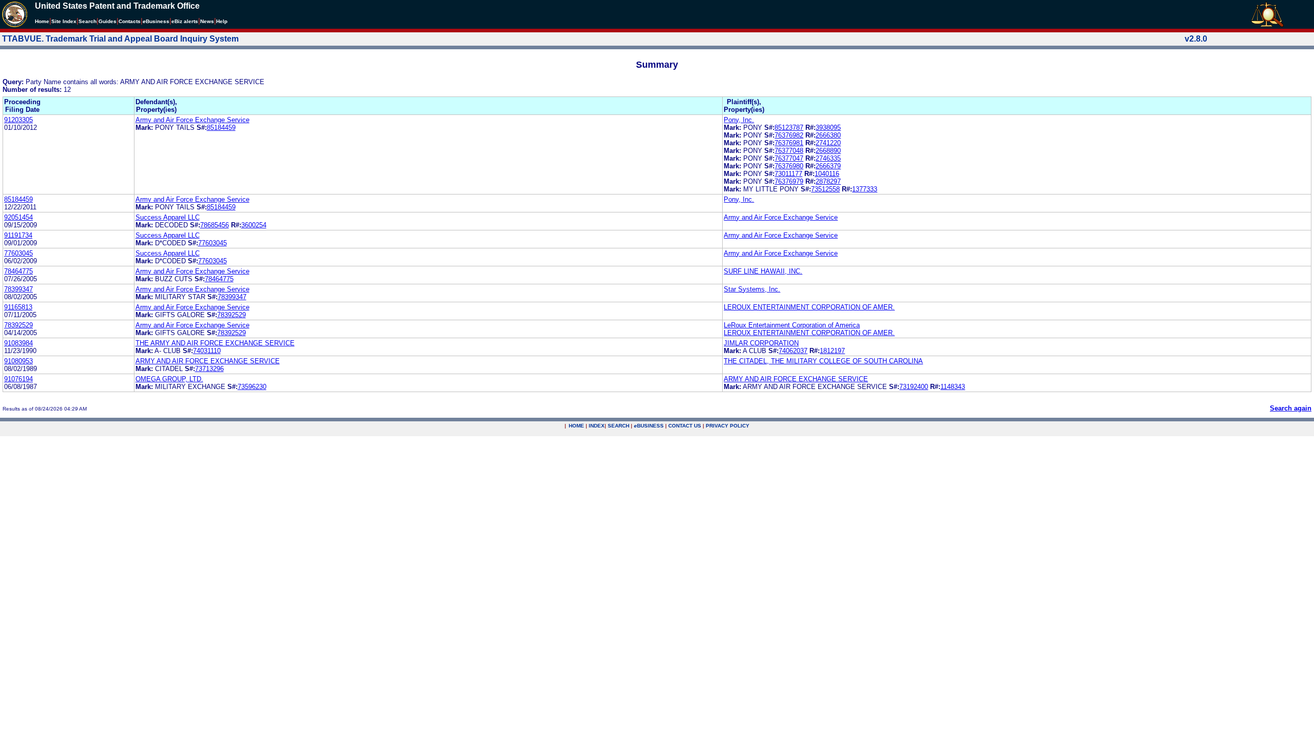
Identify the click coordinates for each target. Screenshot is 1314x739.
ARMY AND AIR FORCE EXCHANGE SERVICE (208, 361)
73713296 (209, 369)
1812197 (832, 351)
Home (42, 21)
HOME (576, 426)
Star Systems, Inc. (752, 289)
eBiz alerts (184, 21)
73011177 (788, 174)
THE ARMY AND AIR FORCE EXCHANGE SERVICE (215, 343)
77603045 (212, 243)
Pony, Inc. (739, 120)
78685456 (214, 225)
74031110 (207, 351)
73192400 (913, 387)
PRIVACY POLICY (727, 426)
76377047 (789, 158)
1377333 (864, 189)
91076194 (18, 379)
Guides (108, 21)
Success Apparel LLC (168, 217)
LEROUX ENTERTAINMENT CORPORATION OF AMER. (809, 307)
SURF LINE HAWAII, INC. (763, 271)
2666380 (828, 135)
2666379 (828, 166)
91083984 (18, 343)
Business (156, 21)
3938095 (828, 127)
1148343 (952, 387)
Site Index (63, 21)
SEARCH (618, 426)
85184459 (221, 127)
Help (221, 21)
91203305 (18, 120)
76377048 (789, 150)
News (207, 21)
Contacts (130, 21)
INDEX (597, 426)
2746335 (828, 158)
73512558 (825, 189)
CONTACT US (684, 426)
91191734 (18, 235)
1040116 (827, 174)
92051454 (18, 217)
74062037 (793, 351)
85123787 (789, 127)
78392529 (231, 315)
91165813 (18, 307)
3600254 (253, 225)
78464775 (18, 271)
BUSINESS (649, 426)
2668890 (828, 150)
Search (87, 21)
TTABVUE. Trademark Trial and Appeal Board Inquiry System (120, 38)
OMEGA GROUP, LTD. (169, 379)
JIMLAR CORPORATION (761, 343)
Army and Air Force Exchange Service (192, 120)
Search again (1290, 408)
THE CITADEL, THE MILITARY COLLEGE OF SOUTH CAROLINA (823, 361)
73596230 (252, 387)
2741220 (828, 143)
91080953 (18, 361)
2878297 (828, 181)
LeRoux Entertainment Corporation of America (792, 325)
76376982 (789, 135)
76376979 (789, 181)
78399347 (18, 289)
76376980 (789, 166)
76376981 (789, 143)
